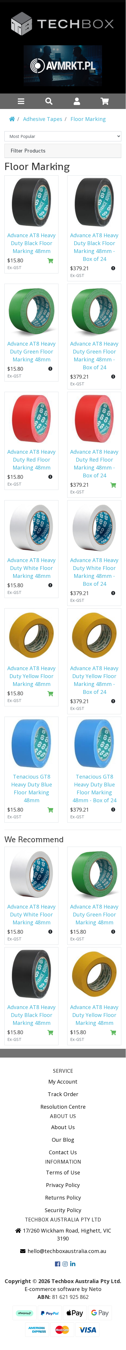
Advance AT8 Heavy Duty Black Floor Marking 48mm (31, 243)
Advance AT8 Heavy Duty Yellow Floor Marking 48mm (31, 676)
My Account (62, 1081)
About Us (63, 1127)
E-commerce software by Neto (63, 1288)
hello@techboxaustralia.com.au (66, 1250)
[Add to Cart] (50, 261)
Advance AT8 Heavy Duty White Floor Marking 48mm (31, 568)
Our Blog (63, 1139)
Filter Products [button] (28, 151)
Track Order (63, 1094)
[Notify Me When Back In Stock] (113, 268)
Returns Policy (63, 1197)
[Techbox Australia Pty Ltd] (62, 26)
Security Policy (63, 1210)
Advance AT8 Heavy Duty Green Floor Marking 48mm (31, 351)
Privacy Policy (63, 1184)
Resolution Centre (63, 1106)
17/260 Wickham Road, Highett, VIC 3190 (66, 1234)
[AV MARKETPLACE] (62, 67)
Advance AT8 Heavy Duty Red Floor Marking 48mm (31, 459)
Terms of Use (63, 1172)
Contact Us (63, 1152)
